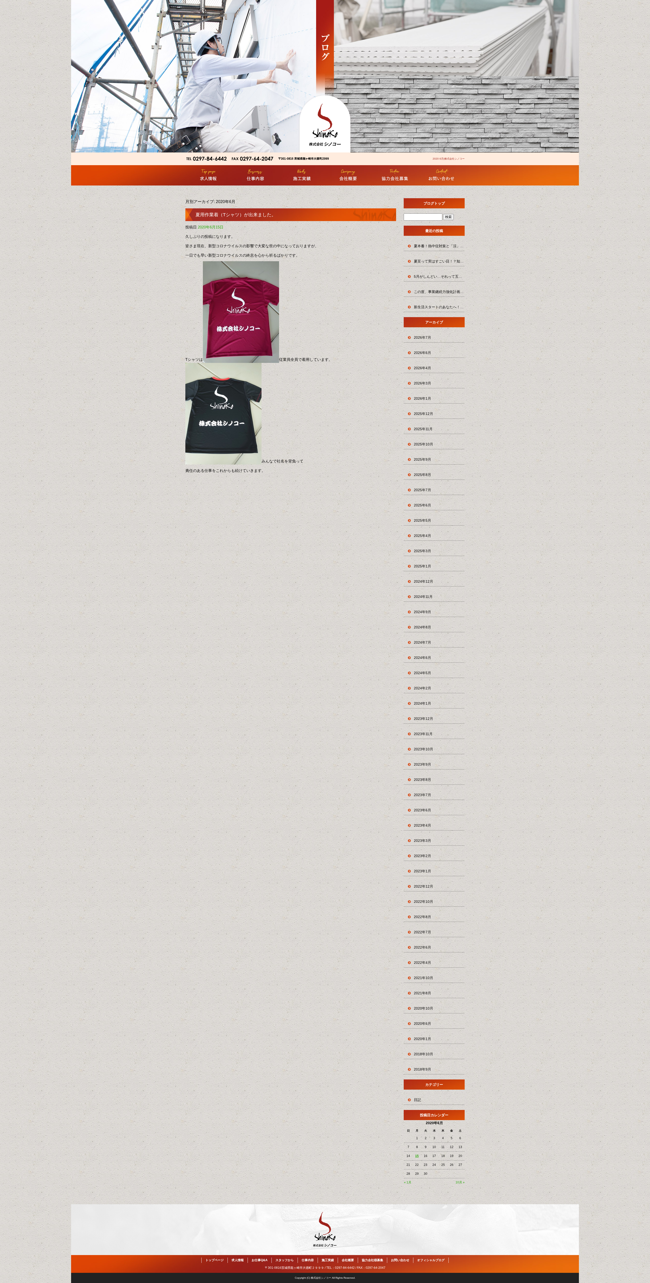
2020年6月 (422, 1024)
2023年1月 (422, 871)
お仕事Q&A (260, 1260)
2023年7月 (422, 795)
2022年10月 (423, 902)
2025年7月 (422, 490)
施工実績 (302, 175)
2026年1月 (422, 398)
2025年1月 (422, 566)
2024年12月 (423, 581)
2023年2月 (422, 856)
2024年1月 (422, 703)
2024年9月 (422, 612)
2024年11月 (423, 597)
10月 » (460, 1182)
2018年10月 (423, 1054)
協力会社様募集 (394, 175)
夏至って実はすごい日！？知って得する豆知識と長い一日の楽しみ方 (439, 261)
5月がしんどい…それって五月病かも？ (439, 276)
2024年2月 (422, 688)
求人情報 (208, 175)
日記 (417, 1100)
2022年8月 (422, 917)
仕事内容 (255, 175)
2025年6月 (422, 505)
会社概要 (348, 175)
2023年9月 (422, 764)
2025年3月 (422, 551)
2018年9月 (422, 1069)
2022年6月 (422, 947)
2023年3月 (422, 841)
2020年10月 (423, 1008)
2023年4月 (422, 825)
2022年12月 (423, 886)
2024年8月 (422, 627)
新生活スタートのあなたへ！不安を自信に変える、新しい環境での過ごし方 (439, 307)
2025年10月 (423, 444)
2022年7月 (422, 932)
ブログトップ (434, 203)
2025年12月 (423, 414)
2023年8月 (422, 780)
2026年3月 (422, 383)
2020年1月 (422, 1039)
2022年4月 (422, 963)
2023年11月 (423, 734)
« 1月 (407, 1182)
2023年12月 (423, 719)
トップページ (214, 1260)
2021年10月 (423, 978)
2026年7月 (422, 337)
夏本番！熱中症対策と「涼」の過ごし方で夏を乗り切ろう (439, 246)
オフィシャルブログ (431, 1260)
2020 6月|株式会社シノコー (449, 158)
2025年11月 (423, 429)
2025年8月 (422, 475)
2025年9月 (422, 459)
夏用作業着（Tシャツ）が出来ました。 (236, 214)
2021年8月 (422, 993)
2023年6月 (422, 810)
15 (417, 1156)
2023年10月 (423, 749)
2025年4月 (422, 536)
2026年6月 (422, 353)
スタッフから (284, 1260)
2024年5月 (422, 673)
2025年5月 (422, 520)
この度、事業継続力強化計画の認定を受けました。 (439, 292)
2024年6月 (422, 658)
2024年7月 (422, 642)
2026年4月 (422, 368)
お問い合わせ (441, 175)
